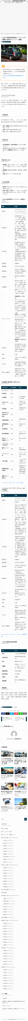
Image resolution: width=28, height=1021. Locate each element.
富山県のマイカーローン (8, 926)
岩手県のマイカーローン (8, 906)
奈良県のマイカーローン (8, 961)
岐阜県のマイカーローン (8, 928)
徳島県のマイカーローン (8, 851)
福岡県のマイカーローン (8, 881)
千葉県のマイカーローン (8, 969)
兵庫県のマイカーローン (8, 953)
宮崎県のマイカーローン (8, 873)
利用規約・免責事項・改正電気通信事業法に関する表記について (14, 1002)
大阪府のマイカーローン (8, 958)
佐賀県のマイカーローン (8, 867)
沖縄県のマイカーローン (8, 875)
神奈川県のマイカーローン (8, 983)
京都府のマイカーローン (8, 950)
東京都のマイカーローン (8, 978)
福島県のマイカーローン (8, 909)
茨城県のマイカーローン (8, 988)
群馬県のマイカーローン (8, 986)
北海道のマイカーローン (8, 898)
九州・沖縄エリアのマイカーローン (10, 864)
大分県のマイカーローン (8, 870)
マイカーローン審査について (9, 834)
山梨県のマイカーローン (8, 975)
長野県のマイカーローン (8, 942)
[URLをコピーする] (25, 713)
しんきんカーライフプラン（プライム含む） (13, 482)
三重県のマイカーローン (8, 923)
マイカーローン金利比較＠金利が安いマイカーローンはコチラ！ (14, 1)
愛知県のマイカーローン (8, 931)
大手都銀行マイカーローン (9, 917)
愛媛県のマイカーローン (8, 854)
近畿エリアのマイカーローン (9, 947)
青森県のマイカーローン (8, 914)
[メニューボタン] (1, 1)
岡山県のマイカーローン (8, 843)
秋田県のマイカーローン (8, 911)
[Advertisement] (14, 18)
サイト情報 (5, 828)
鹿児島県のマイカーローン (8, 886)
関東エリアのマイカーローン (9, 967)
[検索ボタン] (27, 1)
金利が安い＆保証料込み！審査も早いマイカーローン (14, 1009)
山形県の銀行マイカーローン (9, 903)
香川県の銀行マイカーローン (9, 856)
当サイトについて (6, 1005)
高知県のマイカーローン (8, 859)
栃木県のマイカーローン (8, 980)
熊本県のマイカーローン (8, 878)
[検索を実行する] (25, 819)
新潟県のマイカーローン (8, 934)
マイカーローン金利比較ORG (14, 738)
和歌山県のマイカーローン (8, 956)
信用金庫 (15, 707)
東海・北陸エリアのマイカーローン (10, 920)
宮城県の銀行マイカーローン (9, 901)
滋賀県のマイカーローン (8, 964)
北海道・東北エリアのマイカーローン (11, 895)
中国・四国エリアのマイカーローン (10, 837)
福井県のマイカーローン (8, 939)
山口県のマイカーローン (8, 840)
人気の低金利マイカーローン (9, 889)
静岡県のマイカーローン (6, 41)
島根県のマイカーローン (8, 845)
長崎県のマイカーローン (8, 883)
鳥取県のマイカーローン (8, 862)
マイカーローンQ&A (7, 831)
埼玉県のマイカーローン (8, 972)
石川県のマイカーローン (8, 936)
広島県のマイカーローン (8, 848)
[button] (3, 713)
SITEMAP (5, 998)
